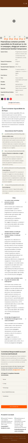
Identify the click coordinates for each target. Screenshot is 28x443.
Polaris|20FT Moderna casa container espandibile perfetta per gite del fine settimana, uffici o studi (7, 427)
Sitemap (15, 438)
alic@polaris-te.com (19, 370)
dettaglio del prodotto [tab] (14, 102)
